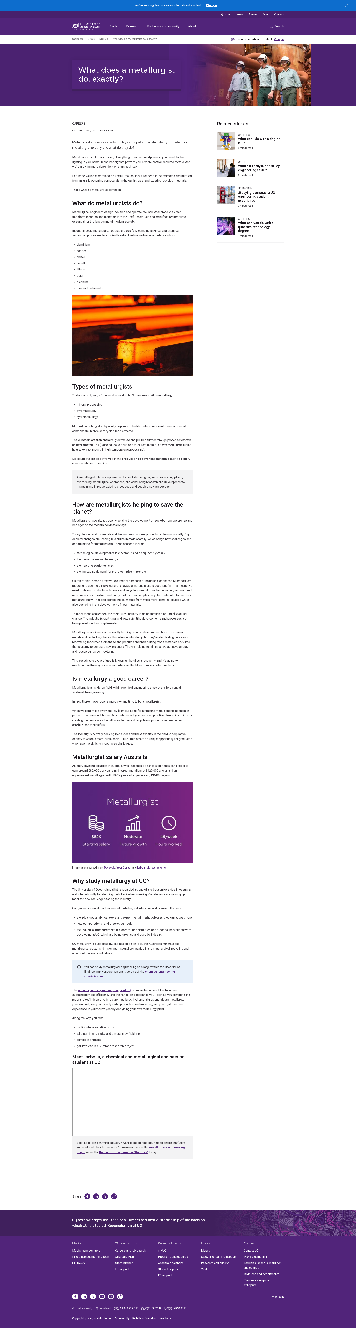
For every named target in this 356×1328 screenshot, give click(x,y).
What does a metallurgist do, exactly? (134, 38)
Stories (103, 38)
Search (347, 6)
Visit (204, 1269)
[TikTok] (120, 1296)
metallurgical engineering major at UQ (104, 990)
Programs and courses (173, 1257)
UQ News (78, 1263)
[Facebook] (75, 1296)
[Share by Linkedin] (96, 1196)
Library (205, 1250)
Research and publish (215, 1263)
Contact (279, 14)
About (192, 26)
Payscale (109, 867)
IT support (122, 1269)
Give (265, 14)
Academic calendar (170, 1263)
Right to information (144, 1318)
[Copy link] (114, 1196)
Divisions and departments (261, 1274)
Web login (278, 1296)
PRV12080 (180, 1308)
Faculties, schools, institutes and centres (263, 1265)
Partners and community (163, 26)
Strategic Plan (124, 1257)
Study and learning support (218, 1257)
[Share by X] (105, 1196)
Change (211, 5)
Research (132, 26)
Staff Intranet (124, 1263)
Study (113, 26)
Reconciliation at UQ (125, 1225)
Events (253, 14)
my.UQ (162, 1250)
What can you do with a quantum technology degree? (250, 229)
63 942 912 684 (129, 1308)
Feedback (165, 1318)
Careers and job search (130, 1250)
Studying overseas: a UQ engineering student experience (250, 199)
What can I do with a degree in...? (250, 143)
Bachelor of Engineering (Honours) (123, 1152)
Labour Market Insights (151, 867)
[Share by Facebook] (87, 1196)
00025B (156, 1308)
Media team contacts (86, 1250)
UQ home (225, 14)
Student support (168, 1269)
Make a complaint (255, 1257)
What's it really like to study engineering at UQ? (250, 170)
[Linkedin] (84, 1296)
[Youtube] (102, 1296)
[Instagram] (111, 1296)
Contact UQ (251, 1250)
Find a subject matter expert (90, 1257)
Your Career (124, 867)
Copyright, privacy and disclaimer (92, 1318)
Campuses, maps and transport (258, 1283)
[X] (93, 1296)
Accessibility (122, 1318)
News (240, 14)
